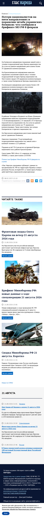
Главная (5, 13)
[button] (27, 180)
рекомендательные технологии (14, 491)
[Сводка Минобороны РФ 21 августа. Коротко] (22, 335)
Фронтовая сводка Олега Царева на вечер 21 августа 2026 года (20, 235)
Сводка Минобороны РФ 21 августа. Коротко (19, 354)
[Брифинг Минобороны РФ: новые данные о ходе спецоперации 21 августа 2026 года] (22, 273)
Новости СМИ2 (7, 383)
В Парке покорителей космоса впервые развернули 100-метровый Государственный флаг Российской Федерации (22, 450)
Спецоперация (15, 13)
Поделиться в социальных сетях (13, 181)
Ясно (5, 513)
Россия (21, 445)
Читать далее (7, 256)
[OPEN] (4, 3)
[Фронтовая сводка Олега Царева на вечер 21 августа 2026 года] (22, 214)
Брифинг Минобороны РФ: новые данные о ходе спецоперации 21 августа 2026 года (22, 295)
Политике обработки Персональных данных (19, 509)
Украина (22, 404)
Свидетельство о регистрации (14, 476)
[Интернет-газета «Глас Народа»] (22, 3)
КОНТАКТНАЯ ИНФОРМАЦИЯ (14, 493)
